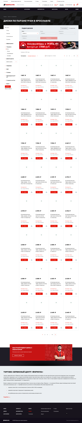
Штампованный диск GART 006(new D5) (55, 284)
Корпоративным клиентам (16, 1)
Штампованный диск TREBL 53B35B (26, 148)
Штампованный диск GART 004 (41, 182)
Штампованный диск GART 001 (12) (41, 114)
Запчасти (18, 408)
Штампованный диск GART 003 (55, 216)
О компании (6, 1)
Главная (5, 16)
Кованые (8, 33)
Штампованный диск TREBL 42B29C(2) (26, 81)
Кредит (51, 1)
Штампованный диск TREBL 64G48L (26, 216)
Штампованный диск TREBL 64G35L (26, 250)
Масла (66, 9)
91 (74, 55)
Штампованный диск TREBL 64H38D (41, 250)
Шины (5, 9)
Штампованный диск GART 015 (55, 81)
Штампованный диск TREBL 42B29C (55, 114)
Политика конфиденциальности (72, 420)
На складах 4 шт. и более (51, 55)
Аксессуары (55, 9)
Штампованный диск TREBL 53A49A (41, 284)
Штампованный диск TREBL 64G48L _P (26, 182)
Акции (77, 9)
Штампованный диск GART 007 (40, 216)
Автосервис (27, 9)
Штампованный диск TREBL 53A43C (70, 250)
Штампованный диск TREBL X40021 (70, 182)
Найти (39, 5)
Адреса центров (61, 1)
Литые (7, 30)
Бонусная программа (28, 1)
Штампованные (9, 36)
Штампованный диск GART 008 (56, 182)
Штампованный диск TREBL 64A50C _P (70, 148)
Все (8, 49)
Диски (15, 9)
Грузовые (8, 39)
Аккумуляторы (41, 9)
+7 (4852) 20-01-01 (47, 5)
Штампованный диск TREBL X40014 (26, 284)
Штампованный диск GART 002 (40, 318)
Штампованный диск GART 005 (55, 250)
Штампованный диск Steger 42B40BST (41, 81)
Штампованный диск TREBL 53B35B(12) (70, 81)
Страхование (44, 1)
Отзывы (37, 1)
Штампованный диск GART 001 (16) (70, 114)
